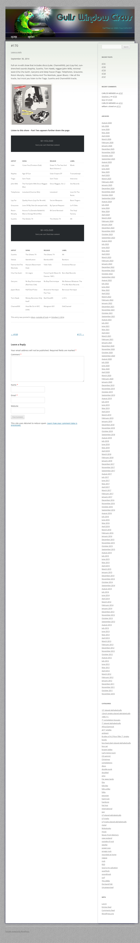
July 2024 (105, 205)
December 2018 (108, 424)
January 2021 (107, 342)
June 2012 (106, 664)
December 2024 (108, 188)
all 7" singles (106, 730)
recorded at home (109, 854)
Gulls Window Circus (94, 18)
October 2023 (107, 234)
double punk (107, 769)
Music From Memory (110, 835)
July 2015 (105, 556)
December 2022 (108, 267)
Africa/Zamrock (108, 726)
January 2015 (107, 572)
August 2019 (107, 398)
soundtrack (106, 874)
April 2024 (106, 214)
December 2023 (108, 228)
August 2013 (107, 625)
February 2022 (107, 300)
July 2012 (105, 661)
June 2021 (106, 326)
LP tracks (105, 818)
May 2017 (106, 484)
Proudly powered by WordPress (17, 931)
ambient (105, 733)
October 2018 (107, 431)
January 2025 (107, 185)
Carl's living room (109, 753)
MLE (103, 100)
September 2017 (108, 470)
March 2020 (106, 375)
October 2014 (107, 582)
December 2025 (108, 149)
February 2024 (107, 221)
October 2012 (107, 654)
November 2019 (108, 388)
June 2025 (106, 168)
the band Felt (107, 884)
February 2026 (107, 142)
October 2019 (107, 392)
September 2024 (108, 198)
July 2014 (105, 592)
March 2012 (106, 674)
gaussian (105, 795)
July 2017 (105, 477)
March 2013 (106, 641)
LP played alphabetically (111, 815)
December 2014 (108, 575)
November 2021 (108, 310)
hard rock (106, 799)
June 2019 (106, 405)
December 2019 (108, 385)
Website (14, 406)
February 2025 (107, 182)
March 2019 (106, 415)
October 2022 (107, 273)
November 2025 (108, 152)
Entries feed (106, 907)
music (104, 831)
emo (103, 776)
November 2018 (108, 428)
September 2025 (108, 159)
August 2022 (107, 280)
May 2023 (106, 251)
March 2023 (106, 257)
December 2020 (108, 346)
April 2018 (106, 451)
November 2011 (108, 687)
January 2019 (107, 421)
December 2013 (108, 611)
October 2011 (107, 690)
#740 (104, 67)
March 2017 (106, 490)
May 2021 (106, 329)
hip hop (105, 805)
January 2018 (107, 461)
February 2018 (107, 457)
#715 (119, 106)
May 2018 (106, 447)
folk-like (105, 785)
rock (103, 861)
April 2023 (106, 254)
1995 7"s (105, 716)
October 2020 (107, 352)
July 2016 (105, 516)
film (103, 782)
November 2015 (108, 543)
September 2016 (108, 510)
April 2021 (106, 333)
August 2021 (107, 319)
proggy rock (106, 851)
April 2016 (106, 526)
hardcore (105, 802)
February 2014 (107, 605)
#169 (14, 334)
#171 (80, 334)
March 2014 (106, 602)
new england (107, 838)
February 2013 (107, 644)
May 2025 (106, 172)
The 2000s (106, 881)
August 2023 (107, 241)
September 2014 (108, 585)
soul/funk (106, 871)
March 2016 (106, 529)
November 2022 (108, 270)
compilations (107, 762)
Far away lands (108, 779)
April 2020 (106, 372)
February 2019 (107, 418)
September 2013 (108, 621)
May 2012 (106, 667)
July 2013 (105, 628)
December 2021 (108, 306)
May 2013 (106, 634)
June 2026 (106, 129)
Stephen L (106, 96)
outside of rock (42, 317)
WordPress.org (108, 913)
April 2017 (106, 487)
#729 (110, 100)
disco (33, 317)
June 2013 (106, 631)
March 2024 (106, 218)
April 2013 (106, 638)
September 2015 (108, 549)
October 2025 (107, 155)
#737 (104, 77)
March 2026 (106, 139)
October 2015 (107, 546)
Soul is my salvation (110, 867)
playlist (104, 844)
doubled (105, 772)
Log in (104, 904)
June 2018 (106, 444)
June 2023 (106, 247)
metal (104, 825)
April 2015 (106, 566)
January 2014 (107, 608)
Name (14, 385)
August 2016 (107, 513)
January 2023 (107, 264)
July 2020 (105, 362)
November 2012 (108, 651)
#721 (121, 103)
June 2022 (106, 287)
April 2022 (106, 293)
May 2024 (106, 211)
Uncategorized (107, 887)
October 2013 (107, 618)
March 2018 (106, 454)
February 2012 (107, 677)
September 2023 (108, 237)
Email (14, 395)
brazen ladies (107, 749)
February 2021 (107, 339)
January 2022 (107, 303)
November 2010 (108, 694)
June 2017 (106, 480)
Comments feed (108, 910)
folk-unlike (106, 789)
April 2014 (106, 598)
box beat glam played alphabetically (116, 743)
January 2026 (107, 146)
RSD (103, 864)
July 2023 (105, 244)
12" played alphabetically (112, 710)
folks (104, 792)
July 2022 (105, 283)
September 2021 (108, 316)
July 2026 (105, 126)
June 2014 (106, 595)
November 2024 (108, 191)
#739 (104, 70)
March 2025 (106, 178)
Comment (16, 354)
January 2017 (107, 497)
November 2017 (108, 467)
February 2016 (107, 533)
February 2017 (107, 493)
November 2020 (108, 349)
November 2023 (108, 231)
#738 (104, 73)
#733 (115, 96)
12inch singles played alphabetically (116, 713)
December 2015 (108, 539)
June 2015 (106, 559)
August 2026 (107, 123)
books (104, 739)
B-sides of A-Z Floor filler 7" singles (115, 736)
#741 (104, 63)
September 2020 (108, 356)
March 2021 (106, 336)
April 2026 (106, 136)
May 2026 (106, 132)
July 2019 (105, 401)
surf (103, 877)
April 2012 (106, 671)
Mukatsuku (106, 828)
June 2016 (106, 520)
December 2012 (108, 648)
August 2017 (107, 474)
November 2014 (108, 579)
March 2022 (106, 296)
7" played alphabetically (111, 723)
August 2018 (107, 438)
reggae (104, 858)
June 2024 (106, 208)
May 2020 (106, 369)
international (107, 808)
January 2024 (107, 224)
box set (105, 746)
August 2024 (107, 201)
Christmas (106, 759)
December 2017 (108, 464)
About (31, 37)
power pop (106, 848)
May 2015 (106, 562)
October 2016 (107, 506)
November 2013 (108, 615)
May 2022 (106, 290)
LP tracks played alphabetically (114, 821)
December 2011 (108, 684)
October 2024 (107, 195)
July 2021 (105, 323)
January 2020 (107, 382)
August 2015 (107, 552)
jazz (103, 812)
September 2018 (108, 434)
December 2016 (108, 500)
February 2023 (107, 260)
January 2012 (107, 680)
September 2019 (108, 395)
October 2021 (107, 313)
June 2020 (106, 365)
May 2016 (106, 523)
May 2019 (106, 408)
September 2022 (108, 277)
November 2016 (108, 503)
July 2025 (105, 165)
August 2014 (107, 589)
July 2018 (105, 441)
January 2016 (107, 536)
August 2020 (107, 359)
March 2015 (106, 569)
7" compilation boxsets (111, 720)
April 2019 (106, 411)
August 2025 (107, 162)
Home (14, 37)
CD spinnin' (106, 756)
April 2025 (106, 175)
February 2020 (107, 379)
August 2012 (107, 657)
